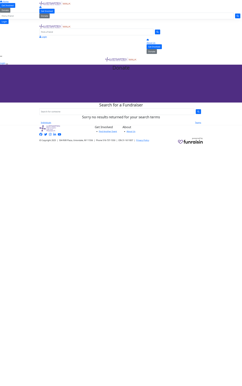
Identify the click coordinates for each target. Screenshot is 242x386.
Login (4, 21)
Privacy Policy (142, 140)
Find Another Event (108, 131)
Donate (44, 16)
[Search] (157, 32)
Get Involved (47, 11)
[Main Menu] (1, 56)
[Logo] (55, 3)
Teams (198, 122)
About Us (151, 42)
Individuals (46, 122)
